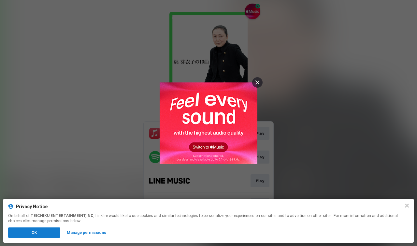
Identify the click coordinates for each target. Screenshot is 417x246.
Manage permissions (86, 232)
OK (34, 232)
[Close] (407, 205)
